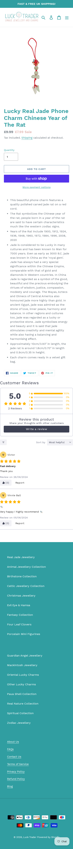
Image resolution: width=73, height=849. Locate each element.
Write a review (36, 429)
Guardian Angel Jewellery (24, 655)
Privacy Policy (16, 771)
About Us (13, 741)
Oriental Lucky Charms (23, 674)
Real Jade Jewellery (21, 557)
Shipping (26, 137)
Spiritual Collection (20, 713)
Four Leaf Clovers (19, 624)
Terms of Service (18, 764)
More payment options (36, 187)
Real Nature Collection (22, 703)
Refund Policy (16, 779)
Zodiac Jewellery (19, 722)
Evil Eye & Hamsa (18, 605)
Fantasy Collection (20, 614)
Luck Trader (29, 837)
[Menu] (67, 17)
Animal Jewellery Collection (26, 566)
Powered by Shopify (48, 837)
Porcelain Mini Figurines (23, 634)
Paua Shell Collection (21, 694)
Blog (10, 786)
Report (19, 482)
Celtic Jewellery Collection (25, 586)
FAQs (10, 749)
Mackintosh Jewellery (22, 665)
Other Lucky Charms (21, 684)
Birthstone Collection (22, 576)
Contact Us (14, 756)
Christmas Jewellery (21, 595)
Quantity (9, 150)
